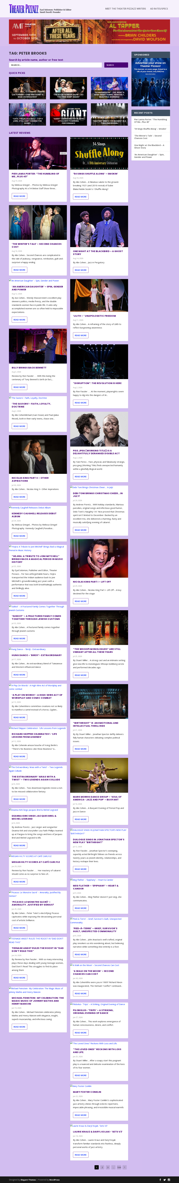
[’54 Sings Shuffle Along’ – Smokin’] (99, 153)
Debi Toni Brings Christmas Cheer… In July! (98, 495)
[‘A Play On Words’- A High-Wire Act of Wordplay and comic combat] (38, 687)
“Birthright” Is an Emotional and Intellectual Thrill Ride (95, 724)
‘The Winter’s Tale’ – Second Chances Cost (37, 245)
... (113, 1167)
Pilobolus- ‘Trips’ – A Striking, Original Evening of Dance (93, 1012)
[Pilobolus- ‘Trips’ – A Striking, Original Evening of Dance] (99, 1004)
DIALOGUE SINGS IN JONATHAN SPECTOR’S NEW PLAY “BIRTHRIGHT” (98, 841)
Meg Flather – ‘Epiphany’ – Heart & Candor (95, 887)
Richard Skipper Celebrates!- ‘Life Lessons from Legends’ (34, 735)
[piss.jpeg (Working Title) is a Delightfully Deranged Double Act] (99, 429)
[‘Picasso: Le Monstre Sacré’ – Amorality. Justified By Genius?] (38, 894)
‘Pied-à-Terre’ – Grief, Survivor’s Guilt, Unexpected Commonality (95, 930)
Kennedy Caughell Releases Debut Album (34, 515)
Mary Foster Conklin (87, 1092)
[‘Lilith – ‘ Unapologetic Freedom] (99, 295)
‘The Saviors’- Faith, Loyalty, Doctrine (31, 405)
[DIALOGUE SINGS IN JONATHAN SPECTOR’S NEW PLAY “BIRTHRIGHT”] (99, 831)
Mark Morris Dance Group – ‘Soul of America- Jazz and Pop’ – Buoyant (97, 798)
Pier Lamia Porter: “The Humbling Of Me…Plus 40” (35, 175)
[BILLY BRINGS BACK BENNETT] (38, 346)
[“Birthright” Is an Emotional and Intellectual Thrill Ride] (99, 701)
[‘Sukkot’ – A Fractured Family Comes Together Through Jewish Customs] (38, 608)
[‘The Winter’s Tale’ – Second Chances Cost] (38, 222)
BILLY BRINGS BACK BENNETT (29, 367)
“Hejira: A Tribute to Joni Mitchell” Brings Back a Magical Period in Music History (37, 559)
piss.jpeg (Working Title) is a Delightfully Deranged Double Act (96, 452)
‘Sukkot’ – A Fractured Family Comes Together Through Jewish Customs (36, 617)
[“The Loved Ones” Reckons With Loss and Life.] (99, 1043)
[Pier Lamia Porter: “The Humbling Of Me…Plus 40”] (38, 153)
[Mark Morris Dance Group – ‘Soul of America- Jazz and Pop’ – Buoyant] (99, 775)
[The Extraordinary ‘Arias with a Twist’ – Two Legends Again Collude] (38, 769)
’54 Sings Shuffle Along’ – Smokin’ (95, 173)
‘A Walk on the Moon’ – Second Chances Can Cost (93, 972)
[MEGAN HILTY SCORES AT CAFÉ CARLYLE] (38, 856)
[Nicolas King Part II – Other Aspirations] (38, 454)
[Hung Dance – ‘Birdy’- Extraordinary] (38, 649)
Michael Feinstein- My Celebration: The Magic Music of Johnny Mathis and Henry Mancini (38, 1000)
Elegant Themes (28, 1180)
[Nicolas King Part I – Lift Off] (99, 558)
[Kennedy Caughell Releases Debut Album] (38, 507)
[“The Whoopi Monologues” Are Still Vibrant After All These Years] (99, 627)
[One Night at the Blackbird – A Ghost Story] (99, 226)
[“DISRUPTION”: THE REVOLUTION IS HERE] (99, 361)
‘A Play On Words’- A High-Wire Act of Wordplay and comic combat (37, 696)
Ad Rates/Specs (159, 9)
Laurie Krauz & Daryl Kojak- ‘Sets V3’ (98, 1131)
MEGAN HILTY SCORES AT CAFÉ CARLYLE (36, 862)
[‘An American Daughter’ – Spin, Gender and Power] (38, 281)
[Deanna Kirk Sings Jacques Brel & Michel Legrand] (38, 810)
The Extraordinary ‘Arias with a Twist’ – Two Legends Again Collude (36, 778)
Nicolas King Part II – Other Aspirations (30, 479)
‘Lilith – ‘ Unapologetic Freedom (94, 316)
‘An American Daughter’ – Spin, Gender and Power (37, 288)
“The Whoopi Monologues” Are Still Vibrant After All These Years (97, 650)
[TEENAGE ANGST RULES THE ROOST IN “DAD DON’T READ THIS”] (38, 940)
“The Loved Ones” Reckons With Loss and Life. (97, 1051)
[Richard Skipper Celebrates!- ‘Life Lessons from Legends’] (38, 728)
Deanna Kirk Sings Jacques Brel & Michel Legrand (34, 817)
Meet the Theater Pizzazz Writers (125, 9)
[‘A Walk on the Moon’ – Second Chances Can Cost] (99, 965)
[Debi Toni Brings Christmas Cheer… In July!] (99, 487)
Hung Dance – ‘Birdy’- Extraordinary (37, 655)
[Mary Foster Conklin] (99, 1086)
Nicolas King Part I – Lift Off (92, 581)
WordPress (54, 1180)
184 (119, 1167)
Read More (19, 196)
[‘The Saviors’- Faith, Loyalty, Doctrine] (38, 398)
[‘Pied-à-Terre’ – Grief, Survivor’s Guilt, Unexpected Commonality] (99, 920)
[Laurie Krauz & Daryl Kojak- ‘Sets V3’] (99, 1126)
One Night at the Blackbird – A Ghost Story (98, 253)
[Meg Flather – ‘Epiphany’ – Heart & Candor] (99, 880)
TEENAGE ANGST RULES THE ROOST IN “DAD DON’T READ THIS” (38, 950)
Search (110, 65)
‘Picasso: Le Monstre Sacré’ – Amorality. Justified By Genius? (33, 903)
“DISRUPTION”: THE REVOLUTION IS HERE (97, 383)
